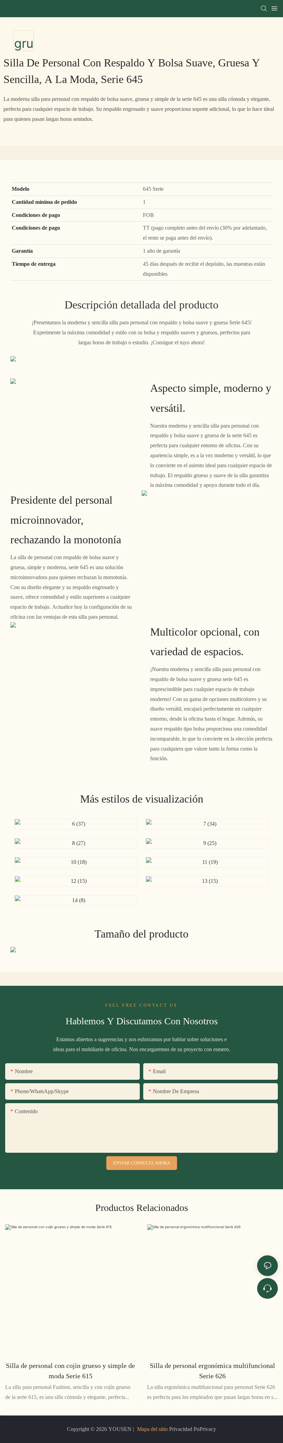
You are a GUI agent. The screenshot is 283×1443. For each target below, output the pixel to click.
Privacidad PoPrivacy (192, 1429)
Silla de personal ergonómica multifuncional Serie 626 (212, 1370)
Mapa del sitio (152, 1429)
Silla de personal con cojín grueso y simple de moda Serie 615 (70, 1370)
